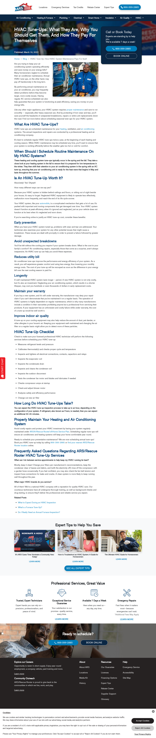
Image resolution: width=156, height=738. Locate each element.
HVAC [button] (139, 17)
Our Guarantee (107, 667)
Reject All (142, 728)
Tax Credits (78, 7)
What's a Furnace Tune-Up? (30, 507)
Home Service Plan (61, 431)
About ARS (84, 667)
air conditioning (87, 129)
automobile (44, 203)
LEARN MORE (61, 619)
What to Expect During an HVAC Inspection (37, 502)
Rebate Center (93, 7)
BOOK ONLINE (121, 56)
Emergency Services (60, 7)
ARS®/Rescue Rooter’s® (41, 431)
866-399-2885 (58, 442)
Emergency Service (131, 667)
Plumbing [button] (63, 17)
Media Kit (83, 677)
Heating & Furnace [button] (45, 17)
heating (63, 129)
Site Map (127, 677)
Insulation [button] (110, 17)
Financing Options (109, 677)
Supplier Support (108, 693)
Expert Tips (109, 7)
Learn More (34, 561)
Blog (25, 58)
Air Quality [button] (125, 17)
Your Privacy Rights (142, 734)
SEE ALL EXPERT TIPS (78, 568)
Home (17, 58)
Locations (43, 7)
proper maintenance (75, 109)
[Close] (153, 711)
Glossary (105, 699)
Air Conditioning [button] (23, 17)
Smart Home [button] (94, 17)
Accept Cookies (142, 721)
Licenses (105, 672)
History (82, 683)
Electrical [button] (78, 17)
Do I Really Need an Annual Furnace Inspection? (39, 512)
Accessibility (128, 672)
